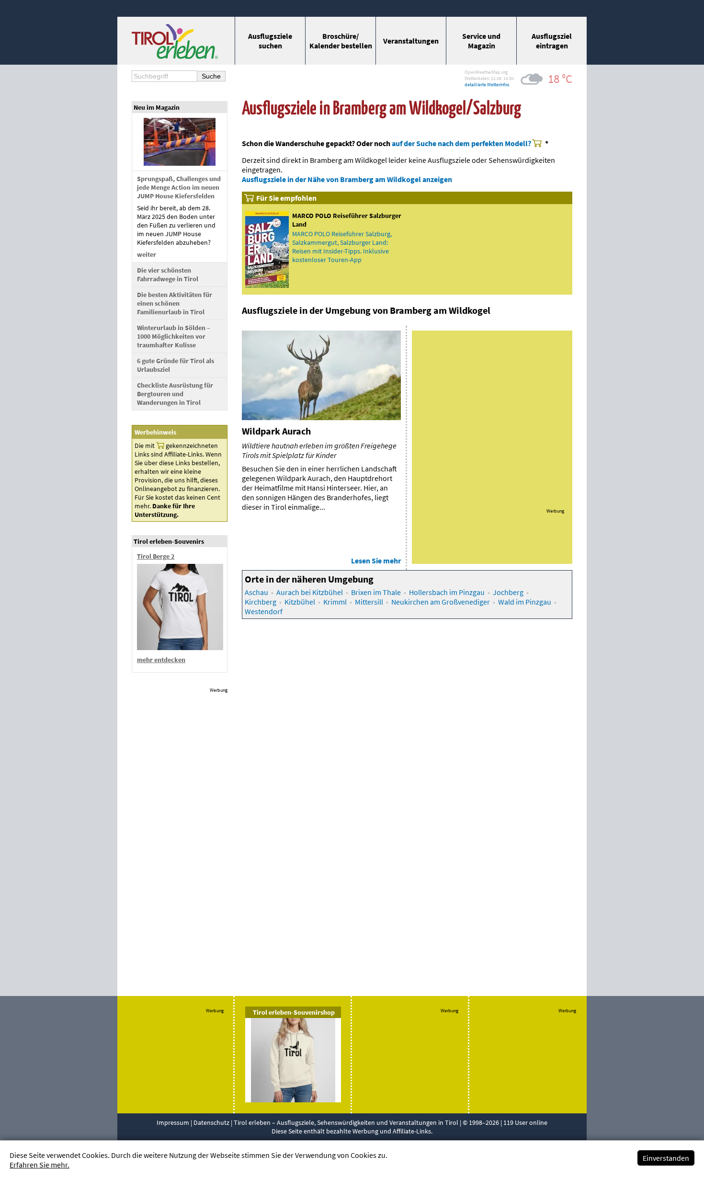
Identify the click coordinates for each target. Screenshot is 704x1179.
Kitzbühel (299, 602)
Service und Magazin (481, 40)
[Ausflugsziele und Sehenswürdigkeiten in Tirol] (175, 56)
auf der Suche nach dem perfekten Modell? (461, 143)
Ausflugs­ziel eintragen (552, 40)
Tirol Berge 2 (155, 556)
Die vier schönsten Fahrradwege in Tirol (167, 274)
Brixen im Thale (376, 592)
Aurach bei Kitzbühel (309, 592)
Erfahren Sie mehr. (39, 1164)
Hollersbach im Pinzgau (447, 592)
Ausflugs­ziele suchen (270, 40)
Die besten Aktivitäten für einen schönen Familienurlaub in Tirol (174, 303)
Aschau (256, 592)
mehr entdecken (161, 659)
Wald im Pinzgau (524, 602)
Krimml (335, 602)
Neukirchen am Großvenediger (440, 602)
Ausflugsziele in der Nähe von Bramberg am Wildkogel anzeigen (347, 179)
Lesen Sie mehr (376, 560)
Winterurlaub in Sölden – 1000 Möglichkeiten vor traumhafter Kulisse (173, 336)
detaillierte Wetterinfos (487, 84)
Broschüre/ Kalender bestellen (340, 40)
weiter (146, 254)
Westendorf (264, 611)
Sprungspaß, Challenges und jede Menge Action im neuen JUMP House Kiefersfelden (179, 187)
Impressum (173, 1122)
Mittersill (369, 602)
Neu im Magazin (157, 107)
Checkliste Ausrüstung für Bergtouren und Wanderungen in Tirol (175, 394)
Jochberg (508, 592)
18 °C (560, 78)
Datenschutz (211, 1122)
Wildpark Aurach (276, 431)
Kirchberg (260, 602)
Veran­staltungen (411, 41)
